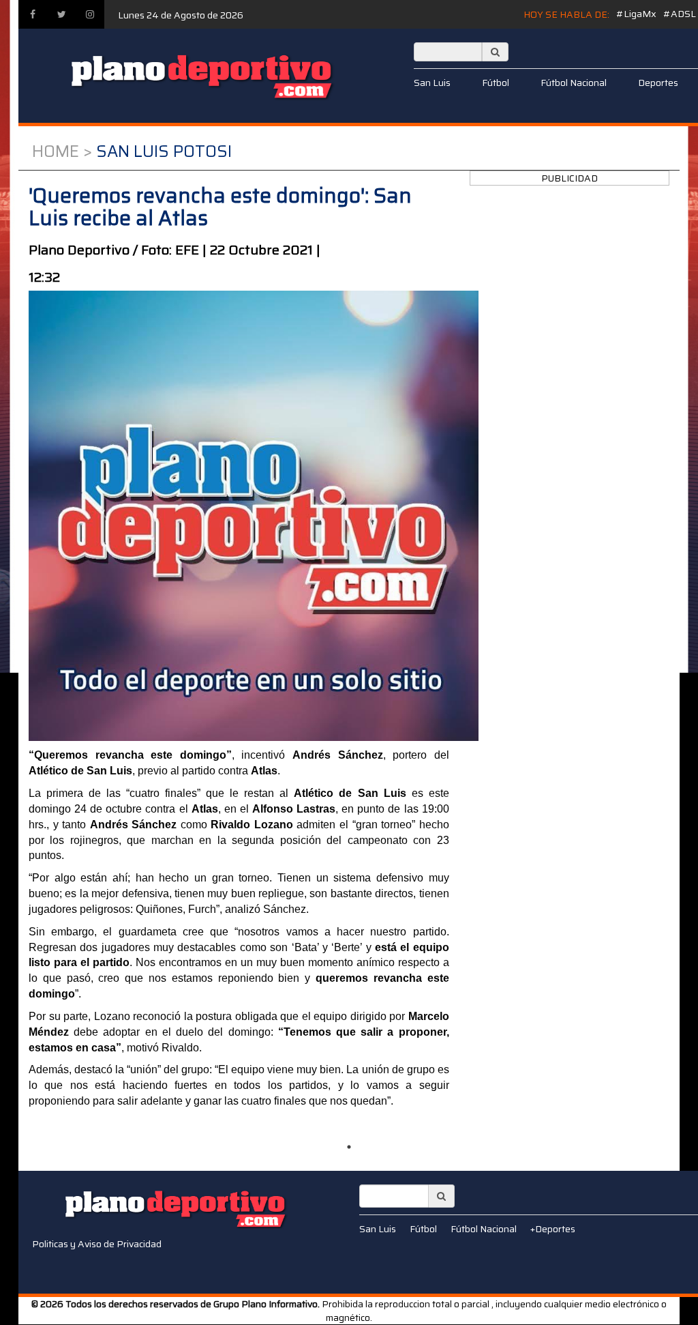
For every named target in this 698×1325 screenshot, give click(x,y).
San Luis (432, 82)
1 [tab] (349, 1147)
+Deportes (552, 1229)
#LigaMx (636, 13)
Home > (62, 151)
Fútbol (495, 82)
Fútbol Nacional (574, 82)
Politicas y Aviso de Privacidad (97, 1243)
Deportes (658, 82)
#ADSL (679, 13)
